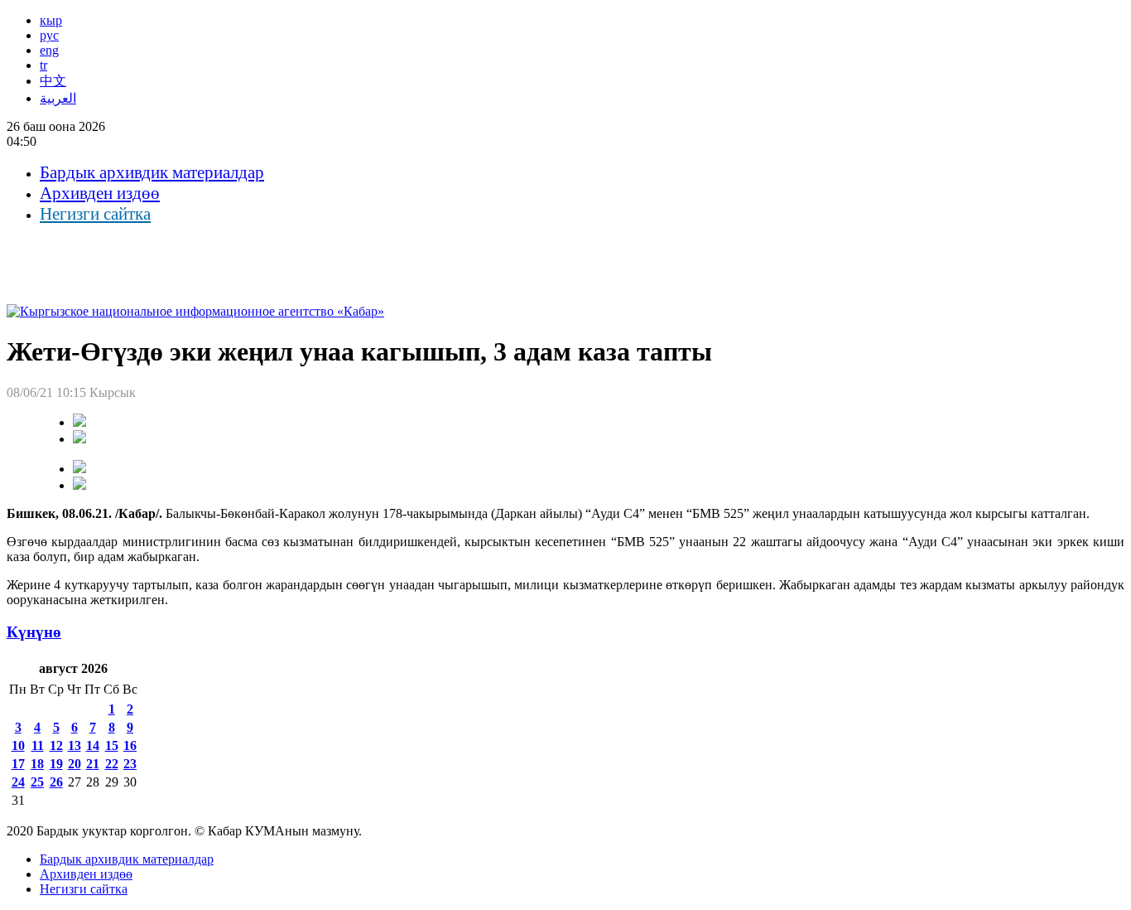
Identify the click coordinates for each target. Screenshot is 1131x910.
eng (49, 50)
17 (18, 764)
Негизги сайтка (95, 214)
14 (92, 745)
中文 (53, 81)
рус (49, 35)
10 (18, 745)
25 (37, 782)
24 (18, 782)
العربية (58, 98)
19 (56, 764)
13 (74, 745)
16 (130, 745)
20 (74, 764)
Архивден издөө (100, 193)
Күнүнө (34, 632)
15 (111, 745)
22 (111, 764)
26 (56, 782)
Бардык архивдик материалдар (152, 172)
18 (37, 764)
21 (92, 764)
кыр (51, 20)
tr (43, 65)
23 (130, 764)
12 (56, 745)
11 (37, 745)
